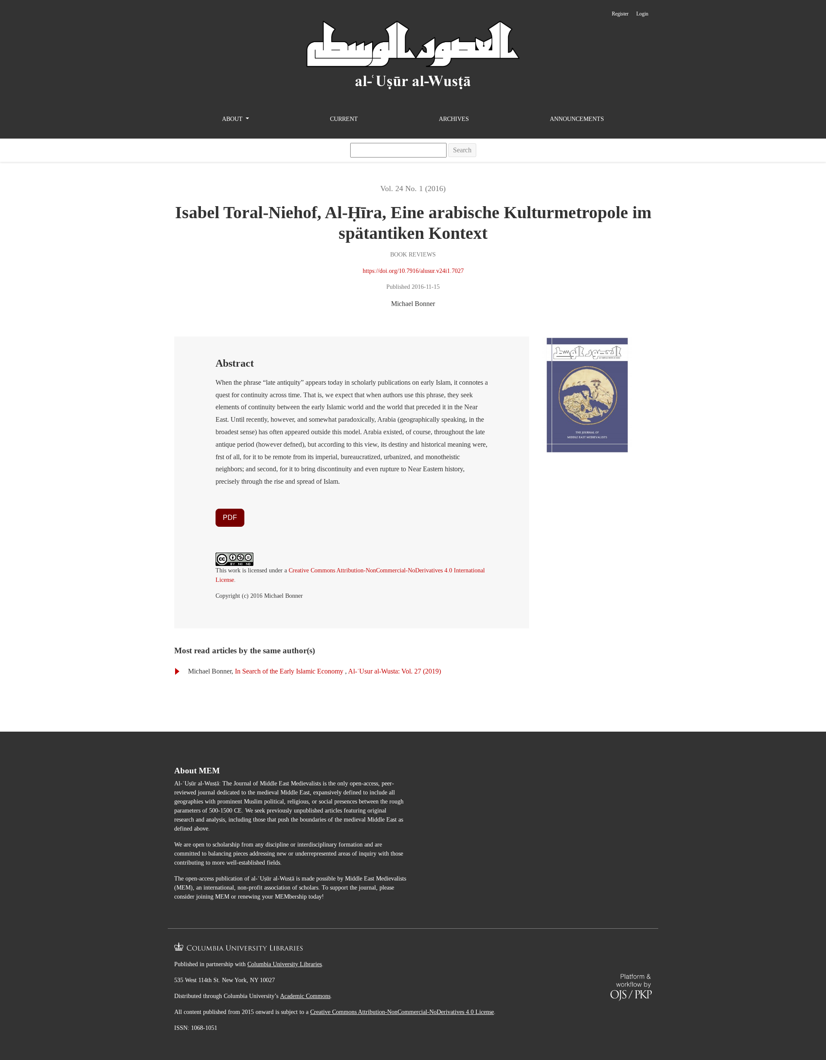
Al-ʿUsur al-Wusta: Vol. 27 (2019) (394, 671)
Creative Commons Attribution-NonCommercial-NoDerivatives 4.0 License (402, 1012)
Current (344, 119)
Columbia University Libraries (284, 964)
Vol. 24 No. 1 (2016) (413, 188)
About (233, 119)
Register (620, 14)
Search (462, 150)
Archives (454, 119)
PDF (230, 517)
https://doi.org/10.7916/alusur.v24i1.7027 (413, 270)
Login (642, 14)
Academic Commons (305, 996)
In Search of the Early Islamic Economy (290, 671)
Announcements (577, 119)
